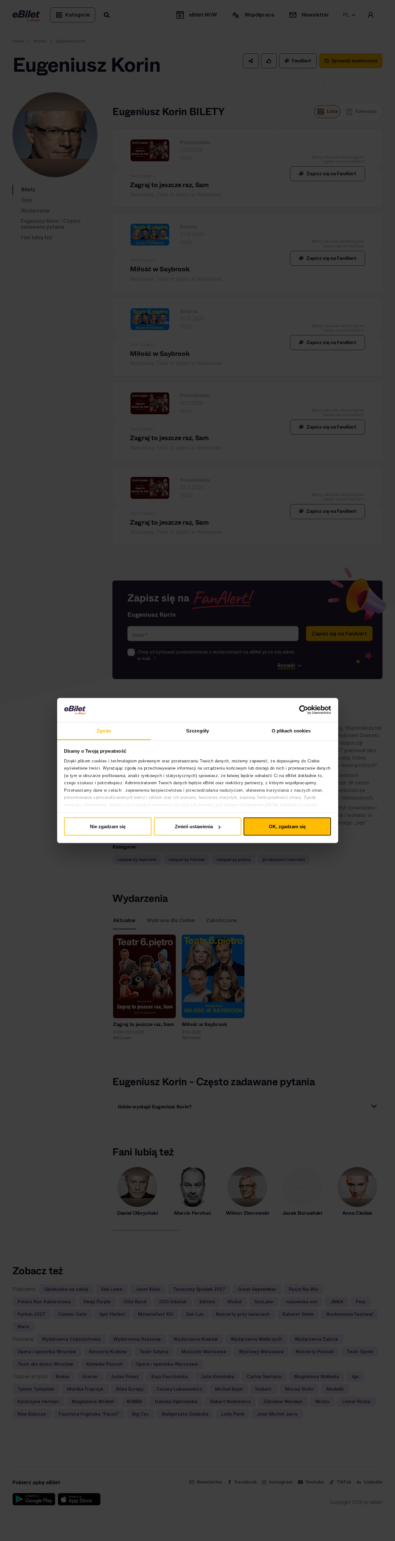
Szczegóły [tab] (197, 730)
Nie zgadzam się (108, 826)
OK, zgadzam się (287, 826)
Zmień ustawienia (194, 826)
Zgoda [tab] (104, 730)
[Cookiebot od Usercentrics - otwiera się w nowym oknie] (303, 710)
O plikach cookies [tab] (291, 730)
